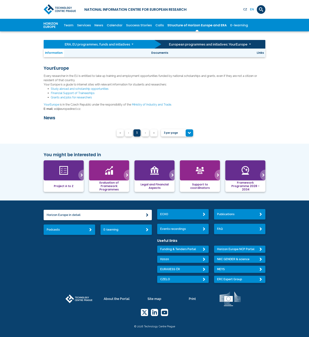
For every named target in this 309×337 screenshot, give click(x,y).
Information (54, 53)
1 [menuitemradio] (137, 132)
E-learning (239, 25)
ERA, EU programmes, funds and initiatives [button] (98, 44)
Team (68, 25)
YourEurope (51, 104)
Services (84, 25)
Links (260, 53)
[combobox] (177, 133)
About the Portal (116, 299)
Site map (154, 299)
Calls (159, 25)
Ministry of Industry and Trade (151, 104)
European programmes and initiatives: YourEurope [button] (208, 44)
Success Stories (139, 25)
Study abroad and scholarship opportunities (80, 88)
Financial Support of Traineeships (73, 93)
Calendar (114, 25)
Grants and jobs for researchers (71, 97)
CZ (245, 9)
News (98, 25)
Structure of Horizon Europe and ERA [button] (197, 25)
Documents (159, 53)
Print (192, 299)
